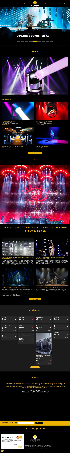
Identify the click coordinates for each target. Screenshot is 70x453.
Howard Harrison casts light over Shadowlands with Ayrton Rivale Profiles (50, 287)
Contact (50, 446)
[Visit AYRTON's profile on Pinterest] (3, 319)
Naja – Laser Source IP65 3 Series (8, 121)
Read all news (35, 299)
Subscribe (39, 422)
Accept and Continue (20, 447)
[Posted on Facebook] (33, 339)
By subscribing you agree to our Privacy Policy (9, 422)
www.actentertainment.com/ (41, 393)
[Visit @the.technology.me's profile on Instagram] (37, 360)
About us (33, 446)
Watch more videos (35, 153)
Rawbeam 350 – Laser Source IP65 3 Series (10, 95)
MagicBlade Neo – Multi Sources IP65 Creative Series (12, 146)
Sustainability (42, 446)
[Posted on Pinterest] (15, 319)
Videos (24, 3)
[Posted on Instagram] (50, 360)
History (51, 3)
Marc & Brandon (47, 448)
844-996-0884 (29, 393)
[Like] (37, 363)
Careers (37, 446)
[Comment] (2, 330)
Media (45, 3)
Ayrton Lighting (35, 438)
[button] (2, 451)
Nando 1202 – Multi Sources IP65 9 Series (44, 121)
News (18, 3)
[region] (35, 26)
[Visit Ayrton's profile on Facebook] (20, 339)
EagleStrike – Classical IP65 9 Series (43, 146)
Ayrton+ (11, 3)
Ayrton (35, 4)
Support (59, 3)
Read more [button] (21, 337)
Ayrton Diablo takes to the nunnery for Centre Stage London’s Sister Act (15, 287)
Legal (47, 446)
